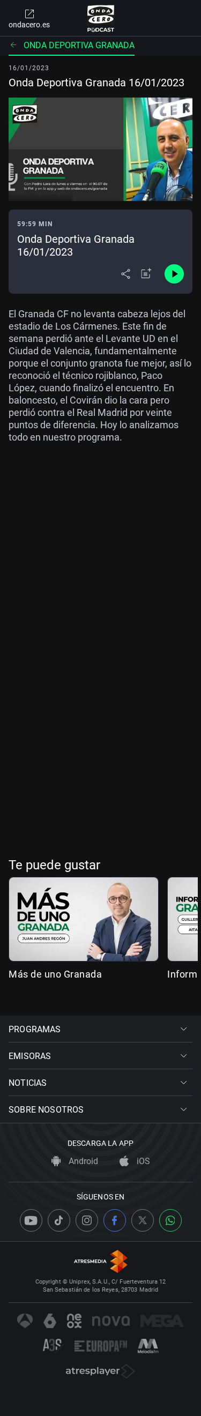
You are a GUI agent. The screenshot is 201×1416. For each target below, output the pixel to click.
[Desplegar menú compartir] (126, 274)
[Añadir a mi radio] (146, 274)
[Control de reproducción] (174, 274)
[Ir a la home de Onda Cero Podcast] (100, 18)
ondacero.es (29, 24)
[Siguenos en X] (142, 1220)
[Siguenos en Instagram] (87, 1220)
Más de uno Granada (55, 974)
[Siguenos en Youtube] (31, 1220)
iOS (142, 1161)
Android (82, 1161)
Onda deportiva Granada (79, 45)
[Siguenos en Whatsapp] (170, 1220)
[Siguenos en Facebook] (114, 1220)
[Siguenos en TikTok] (59, 1220)
